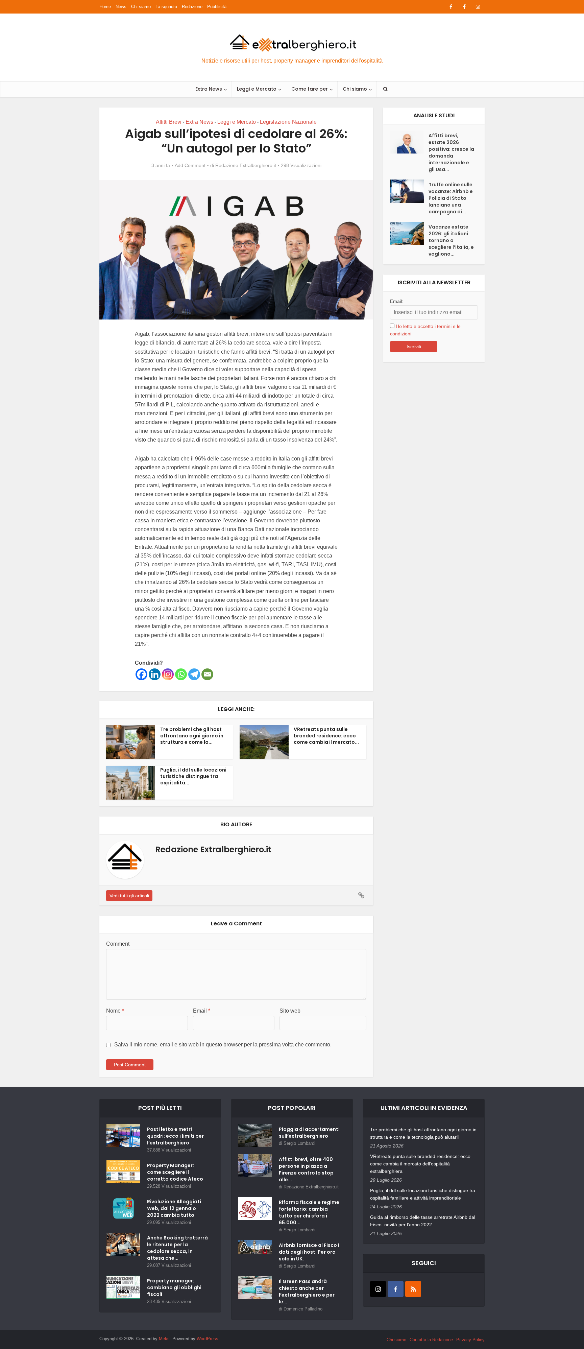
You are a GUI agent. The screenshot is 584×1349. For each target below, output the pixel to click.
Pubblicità (216, 6)
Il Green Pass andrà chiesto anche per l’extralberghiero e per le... (307, 1291)
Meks (164, 1338)
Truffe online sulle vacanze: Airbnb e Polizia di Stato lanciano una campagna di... (451, 198)
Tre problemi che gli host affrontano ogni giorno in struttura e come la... (191, 736)
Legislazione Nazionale (288, 122)
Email (201, 1011)
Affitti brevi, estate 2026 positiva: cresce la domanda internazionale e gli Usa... (451, 152)
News (121, 6)
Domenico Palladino (303, 1308)
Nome (115, 1011)
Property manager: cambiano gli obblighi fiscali (174, 1287)
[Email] (207, 674)
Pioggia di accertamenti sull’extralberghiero (309, 1132)
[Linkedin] (155, 674)
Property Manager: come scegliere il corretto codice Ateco (175, 1172)
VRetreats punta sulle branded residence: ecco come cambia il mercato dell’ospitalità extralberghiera (420, 1164)
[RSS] (413, 1289)
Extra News (208, 89)
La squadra (166, 6)
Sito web (289, 1011)
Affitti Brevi (168, 122)
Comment (117, 944)
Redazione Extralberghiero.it (245, 165)
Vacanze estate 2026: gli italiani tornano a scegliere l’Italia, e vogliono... (451, 240)
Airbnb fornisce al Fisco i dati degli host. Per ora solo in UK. (309, 1252)
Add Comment (190, 165)
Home (105, 6)
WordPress (207, 1338)
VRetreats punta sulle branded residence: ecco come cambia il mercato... (326, 736)
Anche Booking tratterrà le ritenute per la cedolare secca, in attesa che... (177, 1247)
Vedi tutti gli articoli (129, 895)
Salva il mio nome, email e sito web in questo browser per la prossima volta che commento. (223, 1044)
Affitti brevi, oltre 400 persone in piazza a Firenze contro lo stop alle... (306, 1169)
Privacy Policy (470, 1339)
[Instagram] (168, 674)
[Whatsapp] (181, 674)
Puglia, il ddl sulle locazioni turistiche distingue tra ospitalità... (193, 776)
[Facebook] (141, 674)
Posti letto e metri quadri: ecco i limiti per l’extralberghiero (175, 1136)
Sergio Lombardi (299, 1143)
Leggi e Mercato (256, 89)
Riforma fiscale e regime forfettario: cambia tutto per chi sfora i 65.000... (309, 1212)
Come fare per (309, 89)
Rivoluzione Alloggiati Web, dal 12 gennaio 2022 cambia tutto (174, 1208)
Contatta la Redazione (431, 1339)
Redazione (192, 6)
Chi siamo (141, 6)
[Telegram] (194, 674)
